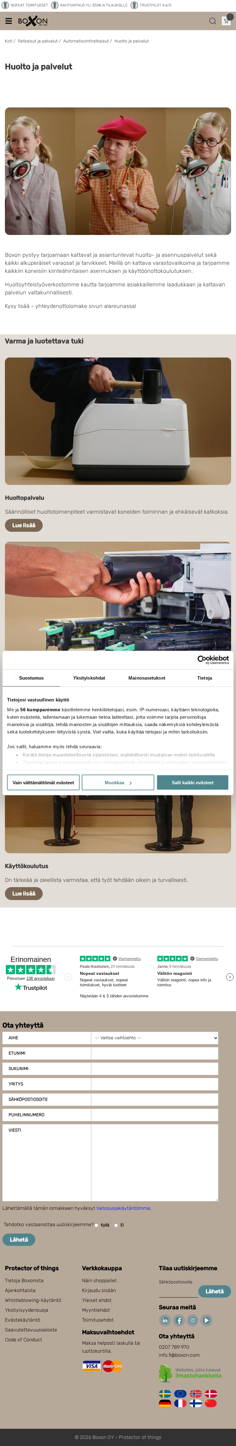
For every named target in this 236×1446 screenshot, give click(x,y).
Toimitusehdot (98, 1320)
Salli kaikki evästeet (193, 782)
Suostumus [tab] (31, 678)
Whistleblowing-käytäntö (33, 1300)
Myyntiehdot (96, 1310)
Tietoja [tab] (204, 678)
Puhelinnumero (26, 1114)
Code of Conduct (23, 1340)
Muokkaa (114, 782)
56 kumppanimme (40, 709)
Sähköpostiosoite (28, 1099)
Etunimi (17, 1053)
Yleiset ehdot (97, 1300)
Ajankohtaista (20, 1290)
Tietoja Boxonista (24, 1280)
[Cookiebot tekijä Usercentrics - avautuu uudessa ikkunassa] (202, 660)
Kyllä (105, 1225)
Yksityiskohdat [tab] (89, 678)
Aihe (13, 1037)
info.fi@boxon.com (179, 1355)
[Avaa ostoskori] (226, 21)
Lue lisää (23, 525)
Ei (122, 1225)
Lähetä (19, 1239)
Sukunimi (19, 1068)
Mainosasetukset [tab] (146, 678)
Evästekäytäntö (22, 1320)
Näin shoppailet (99, 1280)
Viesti (15, 1130)
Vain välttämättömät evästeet (43, 782)
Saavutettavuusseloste (31, 1330)
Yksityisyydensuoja (26, 1310)
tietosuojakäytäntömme (123, 1208)
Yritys (16, 1084)
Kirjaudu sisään (99, 1290)
